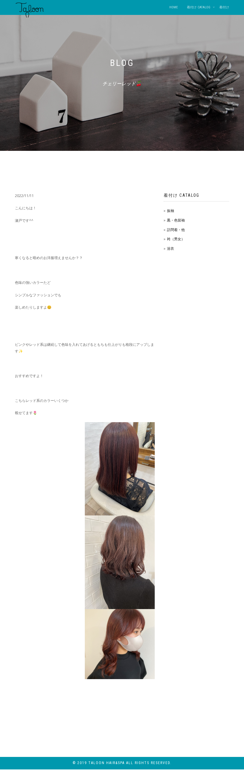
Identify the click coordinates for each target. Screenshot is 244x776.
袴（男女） (176, 238)
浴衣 (170, 248)
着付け (224, 7)
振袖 (170, 210)
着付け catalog (198, 7)
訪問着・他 (176, 229)
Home (173, 7)
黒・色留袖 (176, 220)
